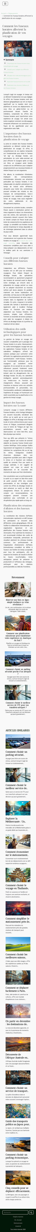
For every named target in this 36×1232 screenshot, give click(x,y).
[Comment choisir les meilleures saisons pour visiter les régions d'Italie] (18, 944)
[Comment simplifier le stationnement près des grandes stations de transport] (18, 908)
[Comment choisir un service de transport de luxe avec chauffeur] (18, 1077)
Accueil (3, 13)
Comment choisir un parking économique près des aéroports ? (17, 1157)
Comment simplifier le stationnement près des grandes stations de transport (18, 923)
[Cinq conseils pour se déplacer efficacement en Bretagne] (18, 1177)
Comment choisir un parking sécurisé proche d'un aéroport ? (18, 671)
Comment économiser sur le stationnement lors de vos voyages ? (17, 854)
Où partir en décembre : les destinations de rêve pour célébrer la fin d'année (18, 1026)
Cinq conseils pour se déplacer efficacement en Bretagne (17, 1191)
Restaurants (18, 1223)
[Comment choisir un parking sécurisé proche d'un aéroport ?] (18, 658)
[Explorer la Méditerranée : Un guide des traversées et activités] (18, 808)
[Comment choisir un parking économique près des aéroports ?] (18, 1144)
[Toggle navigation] (5, 4)
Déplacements (13, 13)
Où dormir (18, 1220)
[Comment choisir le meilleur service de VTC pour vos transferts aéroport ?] (18, 692)
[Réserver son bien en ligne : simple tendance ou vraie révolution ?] (18, 589)
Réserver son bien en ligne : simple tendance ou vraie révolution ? (18, 602)
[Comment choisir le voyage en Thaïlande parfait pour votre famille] (18, 875)
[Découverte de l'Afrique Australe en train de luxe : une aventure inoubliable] (18, 1044)
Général (18, 1226)
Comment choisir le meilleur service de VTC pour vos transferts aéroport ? (18, 705)
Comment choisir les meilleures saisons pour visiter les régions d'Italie (16, 959)
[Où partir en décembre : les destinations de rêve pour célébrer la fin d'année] (18, 1010)
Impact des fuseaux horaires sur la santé (18, 82)
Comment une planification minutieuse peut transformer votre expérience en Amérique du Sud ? (18, 637)
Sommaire (10, 59)
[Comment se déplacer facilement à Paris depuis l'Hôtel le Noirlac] (18, 977)
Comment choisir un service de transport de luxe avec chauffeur (18, 1090)
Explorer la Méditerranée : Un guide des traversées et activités (18, 823)
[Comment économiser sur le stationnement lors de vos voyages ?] (18, 841)
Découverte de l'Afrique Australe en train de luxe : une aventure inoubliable (17, 1059)
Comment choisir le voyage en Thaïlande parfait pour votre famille (17, 890)
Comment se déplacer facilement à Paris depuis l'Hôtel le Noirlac (17, 992)
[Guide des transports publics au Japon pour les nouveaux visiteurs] (18, 1111)
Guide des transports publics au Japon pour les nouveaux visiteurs (18, 1124)
